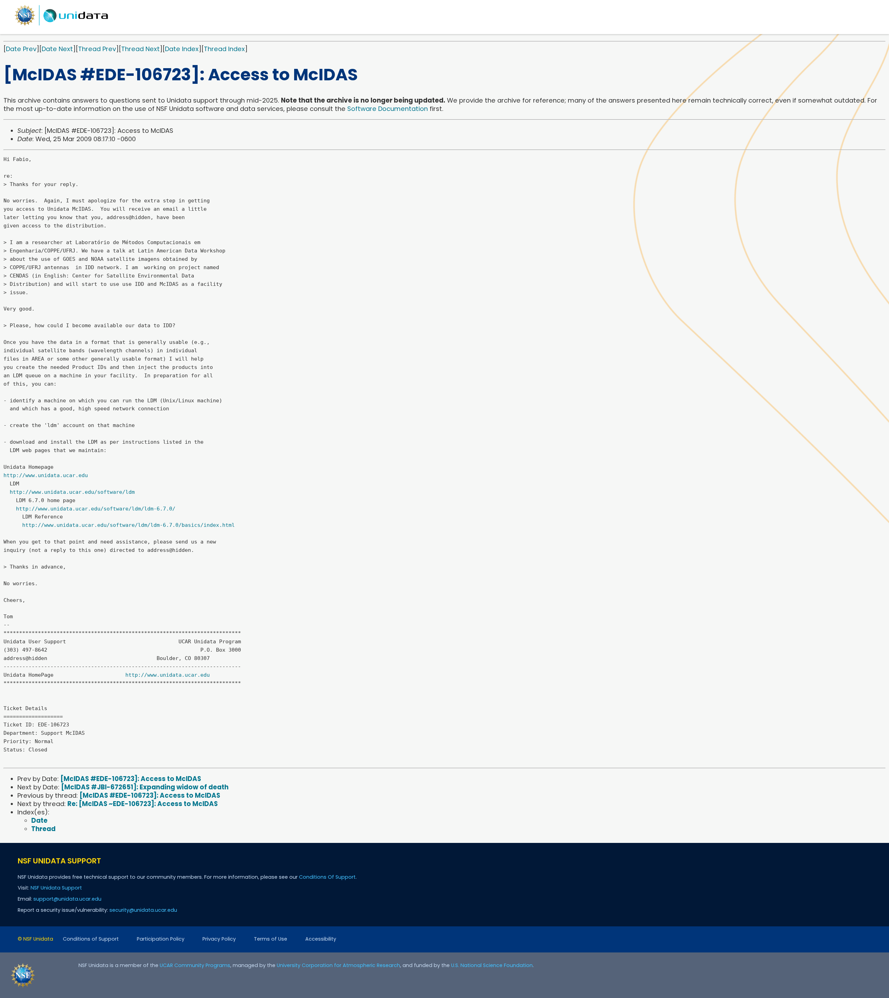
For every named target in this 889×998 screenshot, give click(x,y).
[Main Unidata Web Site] (61, 25)
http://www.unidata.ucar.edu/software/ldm (72, 492)
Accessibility (320, 938)
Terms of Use (270, 938)
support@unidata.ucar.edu (67, 898)
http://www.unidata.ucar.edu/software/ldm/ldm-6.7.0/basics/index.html (128, 525)
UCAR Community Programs (195, 965)
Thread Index (224, 49)
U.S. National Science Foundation (492, 965)
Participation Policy (160, 938)
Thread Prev (97, 49)
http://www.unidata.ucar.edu (45, 475)
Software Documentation (387, 108)
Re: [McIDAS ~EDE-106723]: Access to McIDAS (142, 803)
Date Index (182, 49)
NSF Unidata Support (56, 887)
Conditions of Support (91, 938)
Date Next (57, 49)
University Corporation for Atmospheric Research (338, 965)
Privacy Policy (219, 938)
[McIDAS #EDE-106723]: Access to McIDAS (130, 778)
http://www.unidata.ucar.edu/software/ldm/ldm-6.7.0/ (95, 509)
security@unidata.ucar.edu (143, 910)
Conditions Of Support (327, 877)
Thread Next (140, 49)
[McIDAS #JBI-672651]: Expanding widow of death (145, 787)
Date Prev (21, 49)
